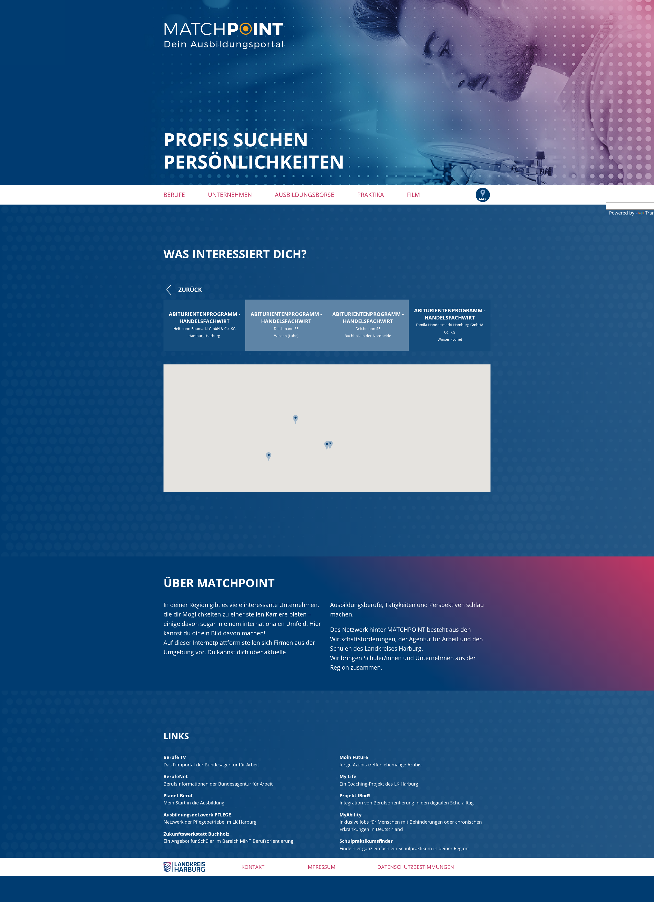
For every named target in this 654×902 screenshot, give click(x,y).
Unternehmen (230, 195)
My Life (348, 776)
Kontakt (252, 866)
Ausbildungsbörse (304, 195)
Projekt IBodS (355, 795)
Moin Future (354, 757)
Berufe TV (175, 757)
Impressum (320, 866)
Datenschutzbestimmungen (415, 866)
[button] (296, 421)
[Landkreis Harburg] (184, 866)
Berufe (174, 195)
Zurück (190, 290)
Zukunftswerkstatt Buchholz (196, 834)
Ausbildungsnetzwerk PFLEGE (197, 815)
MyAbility (350, 815)
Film (413, 195)
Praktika (370, 195)
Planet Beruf (178, 795)
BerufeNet (176, 776)
